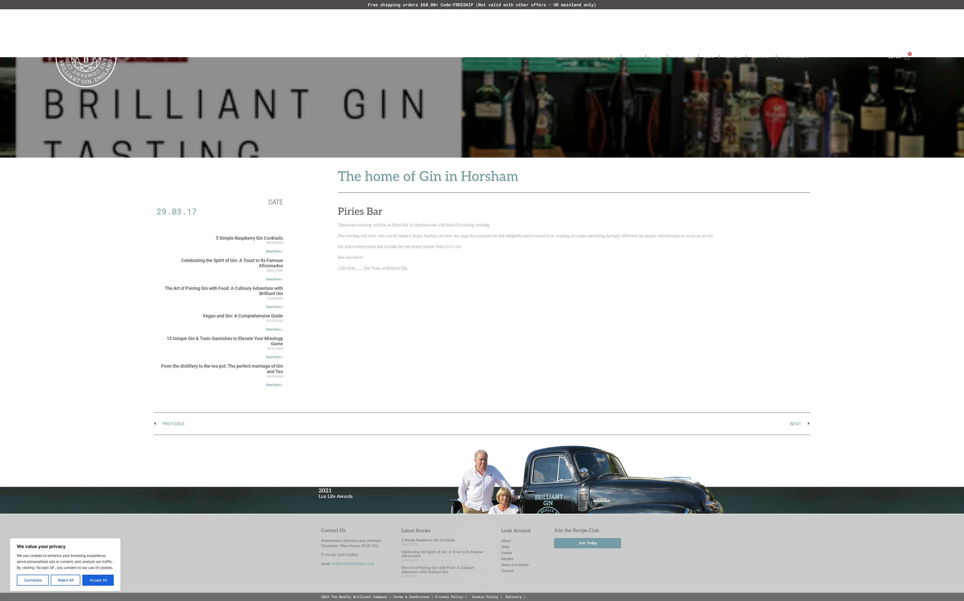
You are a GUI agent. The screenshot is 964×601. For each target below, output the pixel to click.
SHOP (656, 56)
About (633, 56)
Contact (761, 56)
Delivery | (516, 596)
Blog (709, 56)
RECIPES (733, 56)
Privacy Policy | (451, 596)
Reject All (65, 580)
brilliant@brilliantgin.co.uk (353, 564)
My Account (795, 56)
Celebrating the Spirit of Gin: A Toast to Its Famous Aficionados (442, 554)
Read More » (274, 251)
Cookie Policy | (487, 596)
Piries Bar (453, 246)
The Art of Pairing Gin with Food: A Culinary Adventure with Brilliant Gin (224, 291)
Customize (33, 580)
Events (680, 56)
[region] (65, 564)
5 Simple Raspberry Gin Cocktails (249, 238)
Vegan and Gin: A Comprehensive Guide (243, 315)
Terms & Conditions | (413, 596)
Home (610, 56)
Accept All (98, 580)
